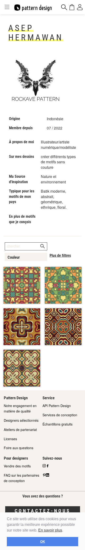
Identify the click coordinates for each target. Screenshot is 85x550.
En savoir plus (50, 530)
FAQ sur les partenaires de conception (21, 478)
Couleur (14, 257)
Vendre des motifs (17, 466)
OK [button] (42, 541)
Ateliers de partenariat (20, 429)
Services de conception (59, 414)
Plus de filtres (60, 255)
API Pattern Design (56, 405)
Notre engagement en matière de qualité (20, 408)
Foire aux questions (18, 447)
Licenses (10, 438)
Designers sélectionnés (21, 420)
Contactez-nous (43, 511)
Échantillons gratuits (57, 424)
